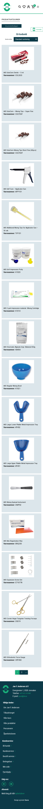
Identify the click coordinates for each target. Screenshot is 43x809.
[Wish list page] (24, 6)
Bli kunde (6, 746)
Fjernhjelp (7, 772)
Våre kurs (7, 718)
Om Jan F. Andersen (11, 707)
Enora (27, 800)
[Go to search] (19, 6)
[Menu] (38, 6)
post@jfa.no (23, 696)
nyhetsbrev (19, 793)
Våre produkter (10, 723)
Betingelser (7, 761)
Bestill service (8, 756)
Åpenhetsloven (10, 733)
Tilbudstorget (9, 713)
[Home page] (7, 7)
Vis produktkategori (11, 26)
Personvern (8, 728)
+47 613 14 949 (25, 693)
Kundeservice (8, 751)
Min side (6, 767)
